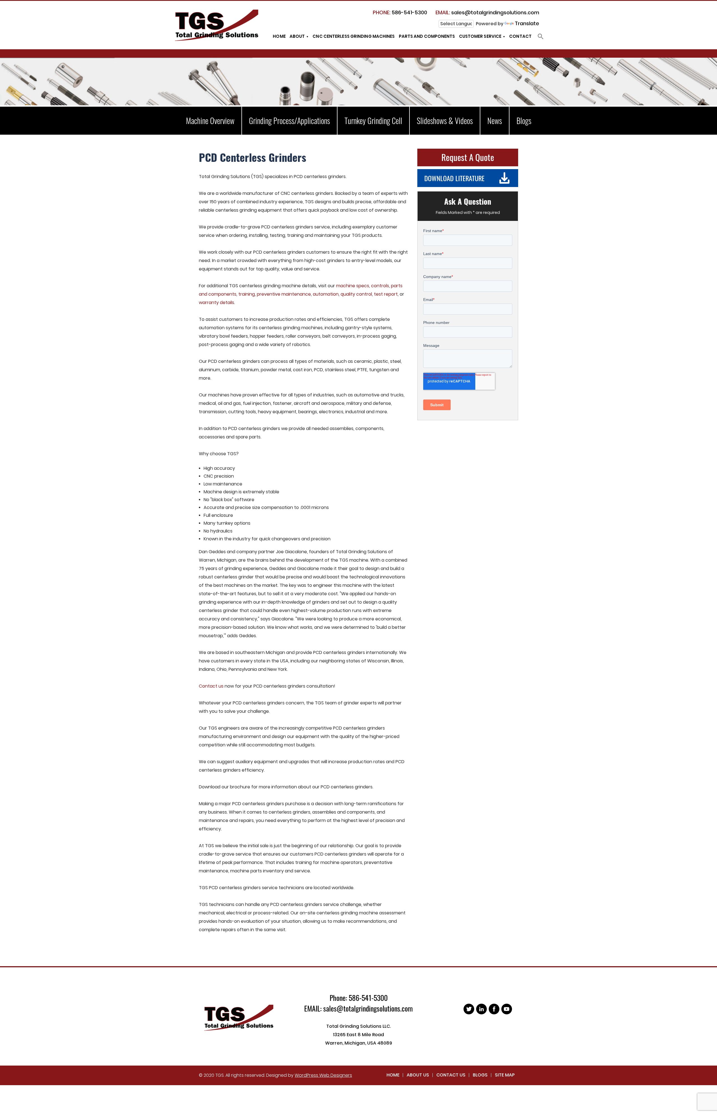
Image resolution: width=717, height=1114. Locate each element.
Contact (520, 36)
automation (326, 294)
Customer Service (480, 36)
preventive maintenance (284, 294)
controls (380, 285)
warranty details (216, 302)
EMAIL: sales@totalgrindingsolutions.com (358, 1008)
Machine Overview (210, 120)
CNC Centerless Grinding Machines (354, 36)
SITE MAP (505, 1075)
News (494, 120)
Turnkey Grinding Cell (373, 120)
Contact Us (450, 1075)
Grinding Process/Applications (289, 120)
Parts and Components (427, 36)
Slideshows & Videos (445, 120)
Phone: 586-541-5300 (359, 997)
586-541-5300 (400, 12)
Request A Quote (467, 157)
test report (386, 294)
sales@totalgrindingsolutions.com (487, 12)
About (297, 36)
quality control (356, 294)
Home (279, 36)
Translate (527, 23)
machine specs (352, 285)
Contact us (211, 686)
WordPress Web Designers (323, 1075)
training (246, 294)
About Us (418, 1075)
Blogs (523, 120)
